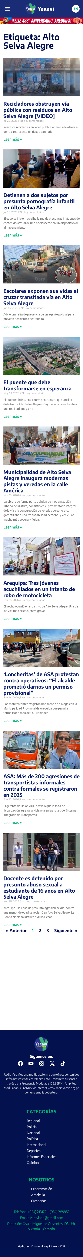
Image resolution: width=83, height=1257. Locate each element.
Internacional (36, 1145)
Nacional (33, 1133)
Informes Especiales (41, 1157)
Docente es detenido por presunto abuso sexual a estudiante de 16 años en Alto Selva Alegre (39, 887)
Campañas (38, 1201)
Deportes (33, 1151)
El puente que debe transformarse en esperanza (37, 385)
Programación (41, 1189)
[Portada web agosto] (41, 22)
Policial (32, 1127)
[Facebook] (20, 1063)
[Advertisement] (41, 986)
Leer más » (12, 139)
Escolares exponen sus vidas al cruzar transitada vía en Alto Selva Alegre (40, 297)
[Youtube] (31, 1063)
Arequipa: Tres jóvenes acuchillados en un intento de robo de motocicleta (39, 589)
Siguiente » (65, 930)
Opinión (33, 1163)
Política (32, 1139)
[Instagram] (41, 1063)
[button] (7, 9)
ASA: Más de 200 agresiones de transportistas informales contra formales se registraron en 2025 (41, 785)
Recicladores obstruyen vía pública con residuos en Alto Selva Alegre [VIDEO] (37, 109)
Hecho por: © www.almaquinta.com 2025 (41, 1246)
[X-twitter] (52, 1063)
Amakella (38, 1195)
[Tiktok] (62, 1063)
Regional (33, 1121)
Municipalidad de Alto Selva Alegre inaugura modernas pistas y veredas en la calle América (37, 481)
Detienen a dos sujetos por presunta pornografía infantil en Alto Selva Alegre (39, 201)
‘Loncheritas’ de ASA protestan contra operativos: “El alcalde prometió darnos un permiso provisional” (41, 683)
